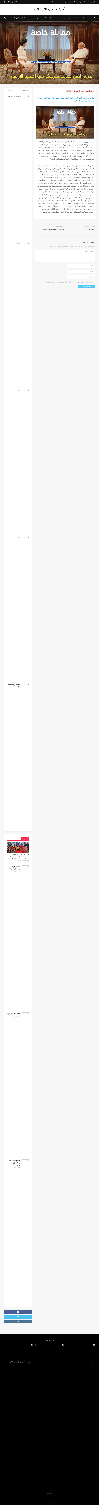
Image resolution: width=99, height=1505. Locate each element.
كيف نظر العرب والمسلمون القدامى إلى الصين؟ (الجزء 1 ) (14, 868)
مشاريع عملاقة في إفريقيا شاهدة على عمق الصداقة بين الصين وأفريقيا (13, 1015)
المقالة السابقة (91, 229)
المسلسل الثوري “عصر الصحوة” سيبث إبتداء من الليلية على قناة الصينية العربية (14, 1163)
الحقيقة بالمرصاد (19, 18)
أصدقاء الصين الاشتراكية (49, 9)
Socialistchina (25, 860)
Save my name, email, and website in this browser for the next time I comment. (68, 282)
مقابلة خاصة (49, 72)
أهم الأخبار (72, 18)
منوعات (62, 18)
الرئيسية (83, 18)
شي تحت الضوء (34, 18)
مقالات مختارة (48, 18)
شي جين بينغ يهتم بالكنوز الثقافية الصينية (14, 97)
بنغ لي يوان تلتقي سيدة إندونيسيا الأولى (14, 685)
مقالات (19, 390)
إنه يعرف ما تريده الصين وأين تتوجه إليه (53, 229)
